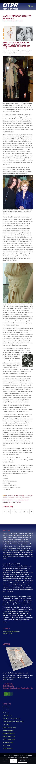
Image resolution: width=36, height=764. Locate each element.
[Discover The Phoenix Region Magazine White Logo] (15, 6)
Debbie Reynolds (21, 496)
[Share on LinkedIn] (16, 511)
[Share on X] (8, 511)
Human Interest (7, 21)
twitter (18, 502)
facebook (11, 500)
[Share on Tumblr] (20, 511)
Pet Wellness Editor (8, 742)
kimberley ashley (23, 500)
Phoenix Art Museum (9, 502)
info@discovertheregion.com (11, 631)
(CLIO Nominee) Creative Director (11, 718)
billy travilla (10, 496)
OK (13, 760)
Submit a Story (6, 710)
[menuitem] (28, 6)
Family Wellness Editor (9, 736)
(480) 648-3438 (7, 633)
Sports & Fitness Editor (9, 739)
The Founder (6, 713)
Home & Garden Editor (9, 733)
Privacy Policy (6, 745)
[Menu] (32, 6)
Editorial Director (7, 715)
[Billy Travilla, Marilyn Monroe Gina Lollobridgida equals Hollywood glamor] (18, 33)
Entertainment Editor (8, 730)
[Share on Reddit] (27, 511)
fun (15, 500)
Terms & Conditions (8, 748)
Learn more (22, 760)
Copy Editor (6, 724)
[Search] (28, 6)
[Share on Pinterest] (12, 511)
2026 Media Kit (7, 707)
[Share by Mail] (31, 511)
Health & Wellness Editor (9, 727)
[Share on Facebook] (5, 511)
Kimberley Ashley (18, 21)
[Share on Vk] (24, 511)
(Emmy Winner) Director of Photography (13, 721)
